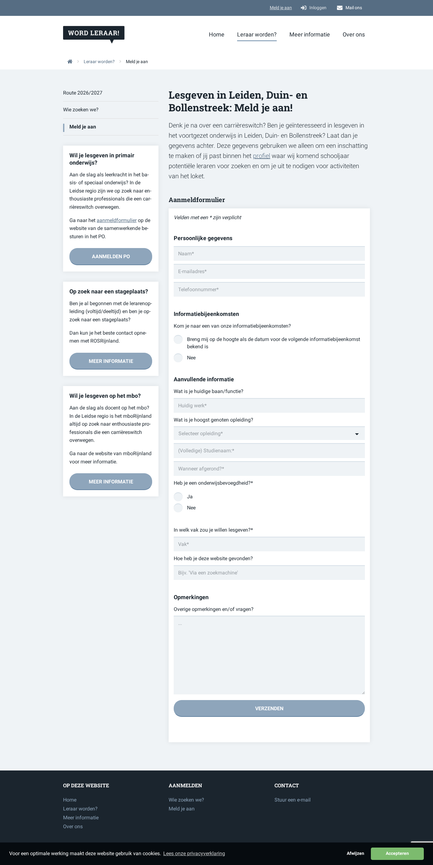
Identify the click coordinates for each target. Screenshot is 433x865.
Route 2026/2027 (82, 93)
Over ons (354, 34)
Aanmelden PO (111, 256)
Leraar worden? (257, 34)
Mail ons (354, 7)
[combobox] (269, 433)
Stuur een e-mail (293, 800)
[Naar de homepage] (68, 61)
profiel (261, 156)
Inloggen (317, 7)
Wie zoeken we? (81, 110)
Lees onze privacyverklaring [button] (194, 853)
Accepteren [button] (397, 853)
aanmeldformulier (117, 220)
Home (216, 34)
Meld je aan (281, 7)
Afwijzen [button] (355, 853)
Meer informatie (309, 34)
